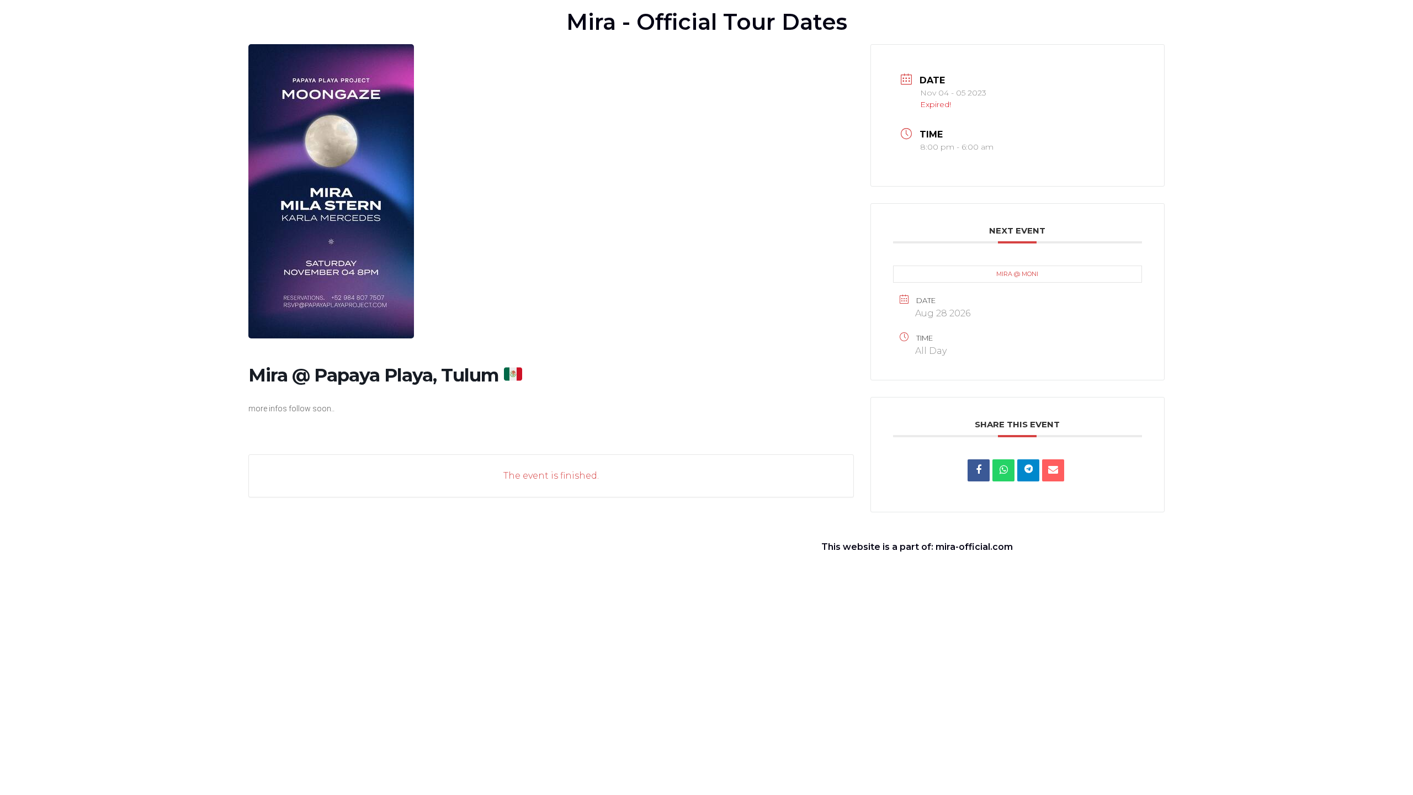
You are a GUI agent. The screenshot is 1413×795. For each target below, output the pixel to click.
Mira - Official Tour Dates (706, 21)
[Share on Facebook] (979, 470)
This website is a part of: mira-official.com (917, 547)
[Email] (1053, 470)
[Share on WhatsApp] (1003, 470)
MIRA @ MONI (1017, 274)
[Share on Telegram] (1028, 470)
